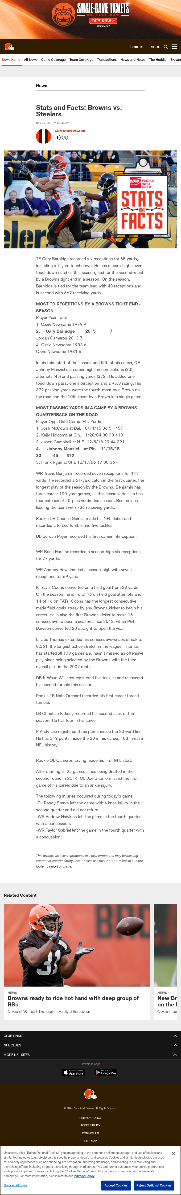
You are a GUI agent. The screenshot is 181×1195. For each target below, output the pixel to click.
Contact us (90, 1133)
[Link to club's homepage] (9, 45)
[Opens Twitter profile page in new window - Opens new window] (65, 137)
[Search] (166, 47)
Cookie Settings (15, 1185)
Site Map (90, 1140)
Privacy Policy (90, 1117)
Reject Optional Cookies (154, 1185)
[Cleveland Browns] (90, 1094)
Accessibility (90, 1125)
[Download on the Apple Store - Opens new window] (73, 1073)
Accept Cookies (116, 1185)
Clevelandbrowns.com (70, 130)
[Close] (173, 1153)
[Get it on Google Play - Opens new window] (106, 1074)
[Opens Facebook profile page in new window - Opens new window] (58, 137)
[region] (90, 1170)
